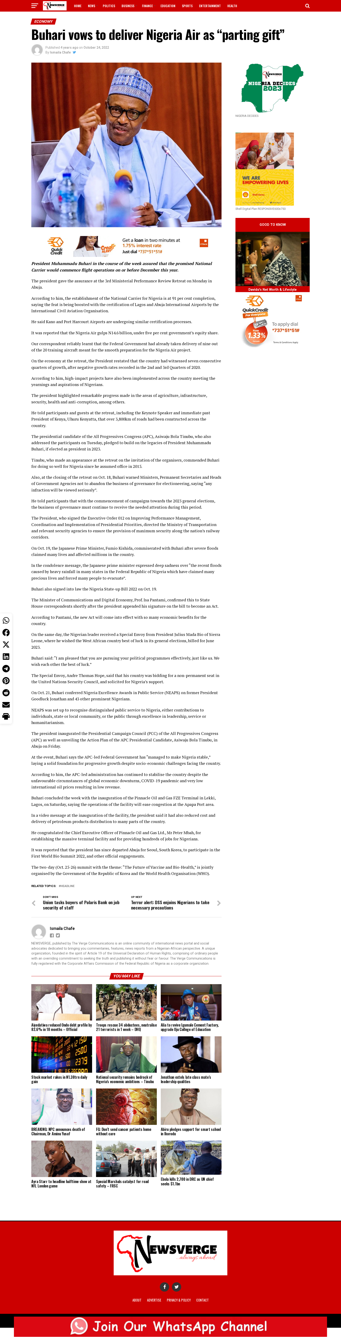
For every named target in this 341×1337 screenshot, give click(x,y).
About (137, 1300)
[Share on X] (6, 644)
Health (232, 5)
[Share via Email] (6, 705)
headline (67, 886)
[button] (6, 717)
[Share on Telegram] (6, 669)
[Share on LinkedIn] (6, 656)
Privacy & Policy (179, 1300)
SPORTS (187, 5)
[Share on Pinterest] (6, 681)
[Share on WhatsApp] (6, 620)
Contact (202, 1300)
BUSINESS (128, 5)
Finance (147, 5)
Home (77, 5)
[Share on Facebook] (6, 632)
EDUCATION (168, 5)
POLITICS (109, 5)
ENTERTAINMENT (210, 5)
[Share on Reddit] (6, 693)
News (91, 5)
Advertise (154, 1300)
